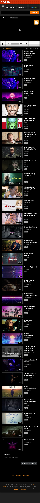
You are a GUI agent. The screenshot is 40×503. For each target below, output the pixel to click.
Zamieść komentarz (29, 463)
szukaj (34, 12)
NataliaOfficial (10, 48)
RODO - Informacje (20, 490)
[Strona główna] (5, 2)
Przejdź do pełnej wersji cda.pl (20, 475)
